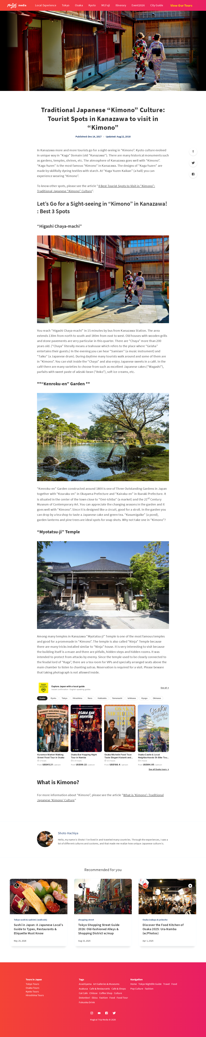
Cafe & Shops (119, 988)
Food (112, 997)
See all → (165, 688)
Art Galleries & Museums (106, 983)
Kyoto (92, 5)
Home (133, 983)
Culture (118, 993)
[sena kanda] (81, 885)
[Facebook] (193, 174)
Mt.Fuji (105, 5)
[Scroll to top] (193, 152)
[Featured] (190, 886)
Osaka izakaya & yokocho (155, 919)
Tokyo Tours (32, 983)
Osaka (79, 5)
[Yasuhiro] (16, 885)
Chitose (93, 993)
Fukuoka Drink (87, 1002)
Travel (166, 983)
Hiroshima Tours (35, 995)
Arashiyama (85, 983)
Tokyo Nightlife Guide (150, 983)
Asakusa (83, 988)
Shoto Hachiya (68, 833)
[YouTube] (99, 1013)
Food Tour (122, 997)
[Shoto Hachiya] (45, 839)
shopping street (86, 919)
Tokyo (66, 5)
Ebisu (95, 997)
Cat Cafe (83, 993)
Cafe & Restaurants (99, 988)
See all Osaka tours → (159, 769)
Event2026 (138, 5)
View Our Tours (181, 5)
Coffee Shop (105, 993)
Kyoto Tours (32, 991)
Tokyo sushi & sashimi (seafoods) (30, 919)
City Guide (156, 5)
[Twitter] (193, 163)
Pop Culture (136, 988)
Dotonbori (84, 997)
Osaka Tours (32, 987)
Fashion (103, 997)
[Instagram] (91, 1013)
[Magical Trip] (145, 885)
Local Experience (45, 5)
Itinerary (121, 5)
